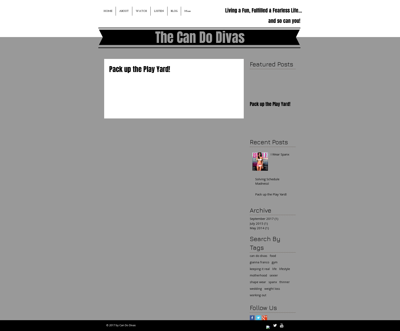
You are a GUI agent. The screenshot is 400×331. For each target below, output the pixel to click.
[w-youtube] (282, 325)
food (273, 256)
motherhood (258, 275)
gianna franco (259, 262)
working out (258, 295)
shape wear (258, 282)
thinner (284, 282)
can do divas (258, 256)
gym (275, 262)
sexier (274, 275)
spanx (273, 282)
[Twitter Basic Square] (258, 317)
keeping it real (260, 269)
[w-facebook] (268, 328)
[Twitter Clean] (275, 325)
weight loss (272, 289)
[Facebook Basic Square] (252, 317)
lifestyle (284, 269)
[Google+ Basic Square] (264, 317)
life (274, 269)
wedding (256, 289)
